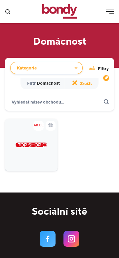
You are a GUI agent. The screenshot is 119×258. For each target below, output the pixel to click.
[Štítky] (106, 78)
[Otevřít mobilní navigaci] (110, 12)
